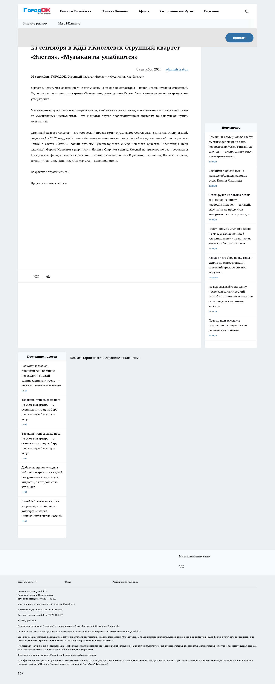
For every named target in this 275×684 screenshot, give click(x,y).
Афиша (143, 11)
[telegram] (49, 276)
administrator (176, 69)
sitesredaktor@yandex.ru (62, 604)
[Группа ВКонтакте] (181, 566)
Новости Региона (115, 11)
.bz (45, 591)
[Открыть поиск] (247, 11)
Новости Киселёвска (75, 11)
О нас (68, 581)
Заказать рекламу (35, 23)
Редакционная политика (125, 581)
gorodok (40, 591)
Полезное (211, 11)
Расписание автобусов (177, 11)
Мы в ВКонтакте (69, 23)
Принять (239, 38)
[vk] (36, 276)
